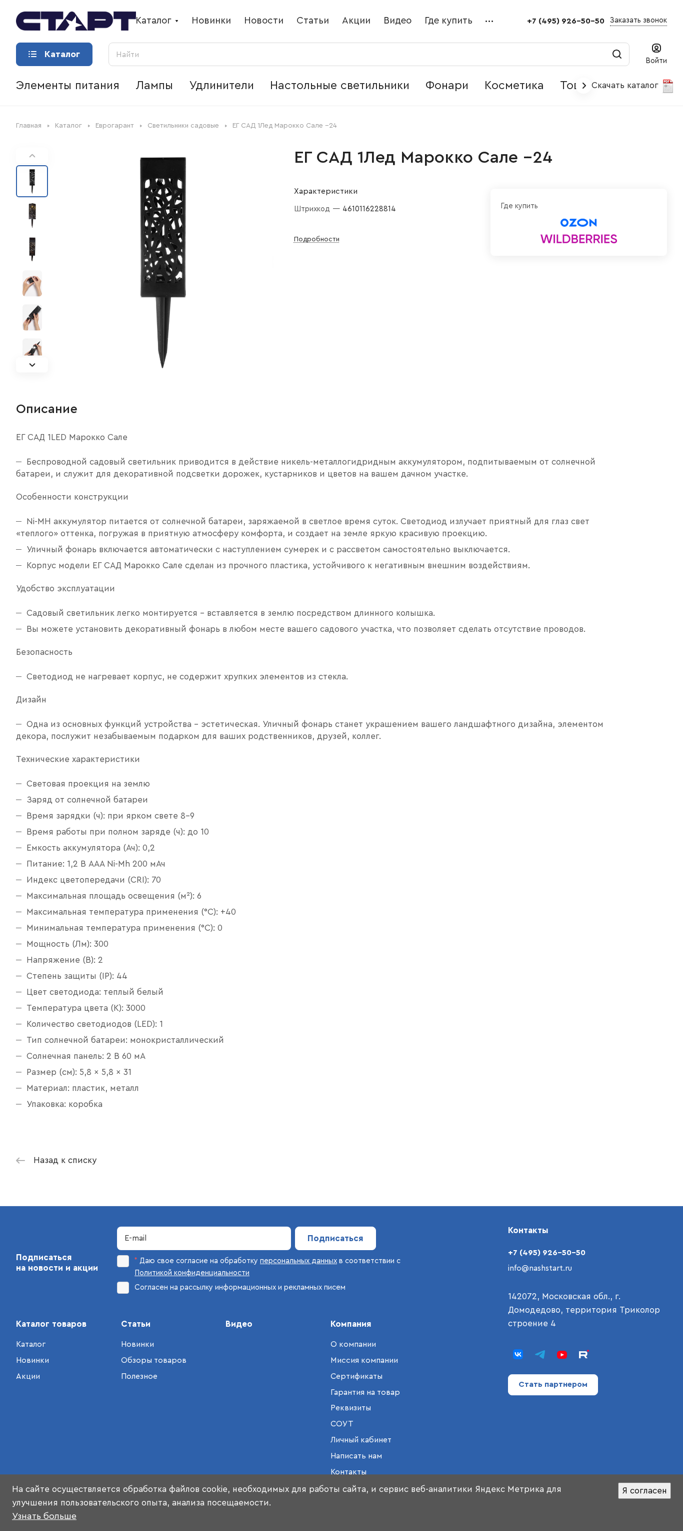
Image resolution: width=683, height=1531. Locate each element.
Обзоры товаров (153, 1360)
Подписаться (336, 1238)
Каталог (31, 1344)
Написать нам (356, 1456)
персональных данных (298, 1261)
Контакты (348, 1472)
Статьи (135, 1324)
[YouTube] (562, 1354)
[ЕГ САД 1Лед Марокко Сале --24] (164, 260)
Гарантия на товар (365, 1392)
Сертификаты (356, 1376)
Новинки (32, 1360)
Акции (28, 1376)
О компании (353, 1344)
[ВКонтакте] (518, 1354)
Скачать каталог (626, 85)
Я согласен (644, 1490)
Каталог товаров (51, 1324)
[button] (32, 364)
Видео (239, 1324)
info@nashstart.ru (540, 1268)
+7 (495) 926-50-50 (565, 21)
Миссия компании (364, 1360)
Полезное (139, 1376)
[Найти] (617, 54)
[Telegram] (540, 1354)
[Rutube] (584, 1354)
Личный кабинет (361, 1440)
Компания (351, 1324)
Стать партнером (553, 1384)
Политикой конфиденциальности (192, 1273)
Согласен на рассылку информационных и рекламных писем (240, 1287)
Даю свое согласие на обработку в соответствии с (267, 1267)
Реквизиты (350, 1408)
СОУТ (342, 1424)
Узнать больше (44, 1515)
